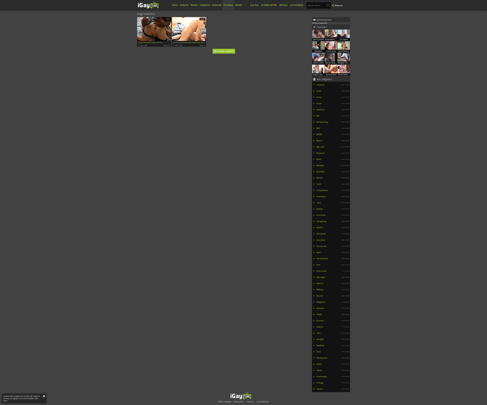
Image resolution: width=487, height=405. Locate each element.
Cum (333, 202)
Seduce (332, 326)
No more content (224, 51)
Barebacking (333, 122)
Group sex (333, 246)
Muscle (333, 295)
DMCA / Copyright (224, 401)
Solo (333, 333)
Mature (333, 283)
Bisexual (332, 153)
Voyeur (332, 389)
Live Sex (254, 5)
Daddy (333, 209)
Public (332, 314)
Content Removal (263, 401)
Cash (332, 184)
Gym (332, 252)
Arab (332, 91)
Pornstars (228, 5)
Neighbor (332, 302)
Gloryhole (332, 233)
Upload (238, 5)
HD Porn (283, 5)
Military (332, 289)
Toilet (332, 364)
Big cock (333, 146)
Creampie (332, 196)
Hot (333, 264)
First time (332, 215)
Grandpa (332, 240)
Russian (332, 320)
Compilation (332, 190)
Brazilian (332, 171)
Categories (205, 5)
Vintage (332, 382)
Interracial (333, 271)
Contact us (250, 401)
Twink (333, 370)
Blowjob (333, 165)
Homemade (332, 258)
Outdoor (333, 308)
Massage (332, 277)
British (332, 177)
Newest (194, 5)
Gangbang (332, 221)
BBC (333, 128)
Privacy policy (238, 401)
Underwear (332, 376)
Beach (332, 140)
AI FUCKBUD (296, 5)
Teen (333, 351)
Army (332, 97)
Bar (332, 115)
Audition (332, 109)
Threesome (333, 357)
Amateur (333, 84)
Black (333, 159)
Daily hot (184, 5)
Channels (216, 5)
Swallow (332, 345)
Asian (333, 103)
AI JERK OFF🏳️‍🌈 (269, 5)
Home (175, 5)
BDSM (333, 134)
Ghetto (332, 227)
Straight (333, 339)
